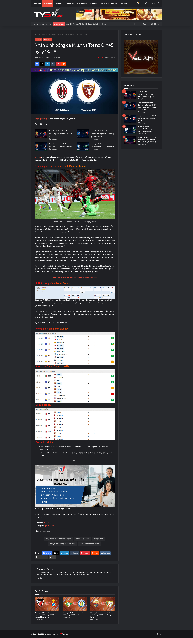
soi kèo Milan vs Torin (90, 543)
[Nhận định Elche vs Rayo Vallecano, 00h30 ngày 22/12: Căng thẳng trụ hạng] (102, 604)
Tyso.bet (65, 634)
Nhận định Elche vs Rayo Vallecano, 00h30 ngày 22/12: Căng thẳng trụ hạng (102, 615)
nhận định (99, 539)
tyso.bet (38, 157)
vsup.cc (47, 523)
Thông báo (70, 3)
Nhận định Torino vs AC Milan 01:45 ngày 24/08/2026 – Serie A (148, 118)
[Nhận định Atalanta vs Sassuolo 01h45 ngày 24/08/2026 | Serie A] (83, 146)
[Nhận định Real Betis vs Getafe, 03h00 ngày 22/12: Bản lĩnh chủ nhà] (75, 604)
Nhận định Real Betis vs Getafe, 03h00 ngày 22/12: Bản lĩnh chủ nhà (75, 614)
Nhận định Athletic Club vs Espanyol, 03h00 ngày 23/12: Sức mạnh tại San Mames (46, 615)
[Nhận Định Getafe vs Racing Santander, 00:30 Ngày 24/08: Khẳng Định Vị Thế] (130, 140)
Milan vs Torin (83, 539)
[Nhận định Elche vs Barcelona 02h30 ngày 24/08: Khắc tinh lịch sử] (41, 133)
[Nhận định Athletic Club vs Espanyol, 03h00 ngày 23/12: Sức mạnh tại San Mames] (47, 604)
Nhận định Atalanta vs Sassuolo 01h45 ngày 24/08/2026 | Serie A (145, 128)
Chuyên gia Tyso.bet (43, 58)
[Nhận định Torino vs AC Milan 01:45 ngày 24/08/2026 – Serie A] (41, 146)
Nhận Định (48, 3)
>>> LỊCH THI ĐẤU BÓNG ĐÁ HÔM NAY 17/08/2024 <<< (75, 277)
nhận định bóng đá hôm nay (63, 543)
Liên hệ (114, 3)
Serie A (38, 39)
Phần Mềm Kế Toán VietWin (87, 3)
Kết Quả (104, 3)
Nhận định (45, 34)
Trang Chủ (37, 3)
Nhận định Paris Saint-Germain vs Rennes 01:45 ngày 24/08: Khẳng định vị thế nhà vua (102, 134)
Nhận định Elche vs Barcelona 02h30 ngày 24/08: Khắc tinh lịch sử (60, 134)
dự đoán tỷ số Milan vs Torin (59, 539)
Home (38, 34)
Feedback (123, 3)
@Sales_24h (49, 526)
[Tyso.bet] (48, 13)
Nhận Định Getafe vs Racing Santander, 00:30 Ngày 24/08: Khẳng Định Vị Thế (91, 24)
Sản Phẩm (59, 3)
